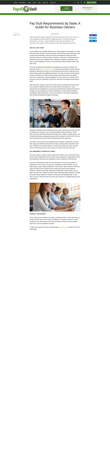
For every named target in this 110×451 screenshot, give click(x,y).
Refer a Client (91, 2)
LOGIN (66, 8)
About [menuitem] (29, 2)
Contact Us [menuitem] (53, 2)
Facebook (75, 2)
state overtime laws (46, 69)
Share (91, 35)
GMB (84, 2)
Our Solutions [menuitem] (22, 2)
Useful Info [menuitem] (45, 2)
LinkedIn (78, 2)
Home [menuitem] (15, 2)
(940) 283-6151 (87, 8)
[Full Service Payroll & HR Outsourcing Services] (25, 9)
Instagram (81, 2)
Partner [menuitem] (34, 2)
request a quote (63, 227)
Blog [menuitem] (39, 2)
